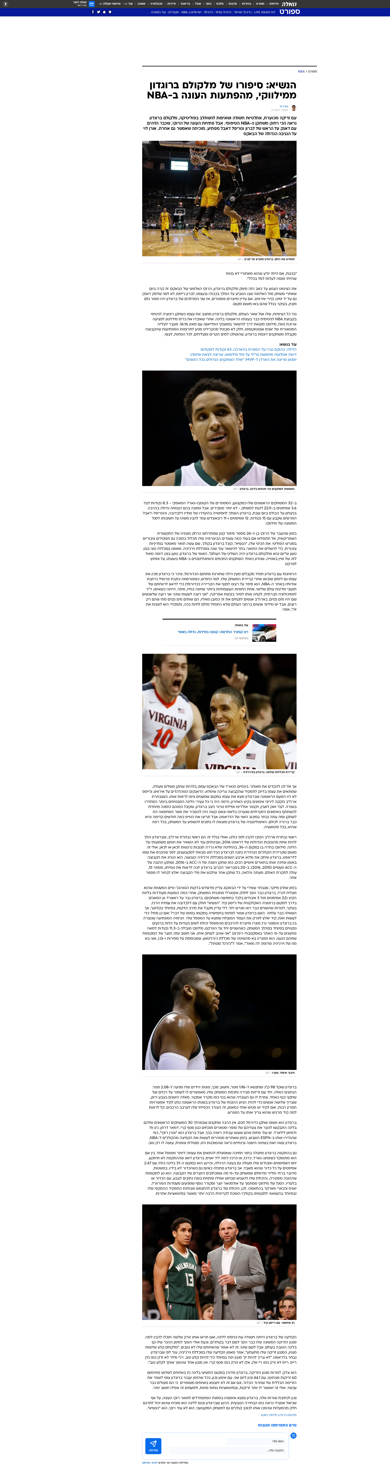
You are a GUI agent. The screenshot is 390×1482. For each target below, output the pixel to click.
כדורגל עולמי (223, 12)
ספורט (260, 3)
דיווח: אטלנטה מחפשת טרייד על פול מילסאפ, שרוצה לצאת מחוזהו (243, 355)
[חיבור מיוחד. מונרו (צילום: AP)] (219, 1015)
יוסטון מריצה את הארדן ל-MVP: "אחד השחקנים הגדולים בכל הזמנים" (241, 360)
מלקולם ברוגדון (287, 1415)
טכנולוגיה (156, 3)
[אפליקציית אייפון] (104, 12)
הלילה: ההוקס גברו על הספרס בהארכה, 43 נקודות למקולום (249, 350)
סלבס (220, 3)
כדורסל (208, 12)
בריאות (185, 3)
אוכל (198, 3)
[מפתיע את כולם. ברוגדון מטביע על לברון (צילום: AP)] (219, 202)
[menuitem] (271, 4)
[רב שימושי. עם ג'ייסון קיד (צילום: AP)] (219, 1265)
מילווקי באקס (269, 1415)
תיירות (171, 3)
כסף (208, 3)
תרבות (233, 3)
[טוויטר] (98, 12)
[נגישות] (5, 4)
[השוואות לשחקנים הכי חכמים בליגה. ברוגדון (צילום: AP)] (219, 432)
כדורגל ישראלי (242, 12)
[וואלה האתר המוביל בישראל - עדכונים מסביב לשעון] (289, 4)
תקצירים (173, 12)
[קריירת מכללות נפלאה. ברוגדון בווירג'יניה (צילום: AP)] (219, 715)
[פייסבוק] (92, 12)
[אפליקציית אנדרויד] (110, 12)
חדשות (274, 3)
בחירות (246, 3)
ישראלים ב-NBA (191, 12)
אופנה (141, 3)
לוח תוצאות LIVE (264, 12)
